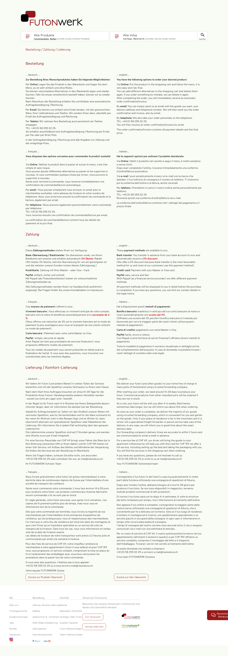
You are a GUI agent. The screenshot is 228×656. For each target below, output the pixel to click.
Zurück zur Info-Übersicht (131, 577)
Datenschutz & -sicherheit (46, 617)
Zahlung (36, 605)
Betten (53, 39)
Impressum (14, 634)
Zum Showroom (93, 617)
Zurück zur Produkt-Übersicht (45, 577)
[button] (65, 36)
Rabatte (36, 611)
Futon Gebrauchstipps (71, 628)
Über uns (13, 605)
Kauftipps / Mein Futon (71, 617)
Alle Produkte (44, 35)
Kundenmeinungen (18, 617)
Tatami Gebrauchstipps (71, 634)
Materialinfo (139, 39)
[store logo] (52, 18)
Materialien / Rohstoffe (71, 611)
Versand (45, 605)
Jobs (11, 623)
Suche (202, 39)
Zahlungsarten (40, 628)
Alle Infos (130, 35)
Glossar (63, 605)
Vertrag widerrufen (94, 626)
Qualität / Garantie (69, 623)
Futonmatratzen (41, 39)
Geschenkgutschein (42, 634)
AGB (35, 623)
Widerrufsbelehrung (48, 623)
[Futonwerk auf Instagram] (21, 640)
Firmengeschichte (18, 611)
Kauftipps (127, 39)
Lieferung (55, 605)
